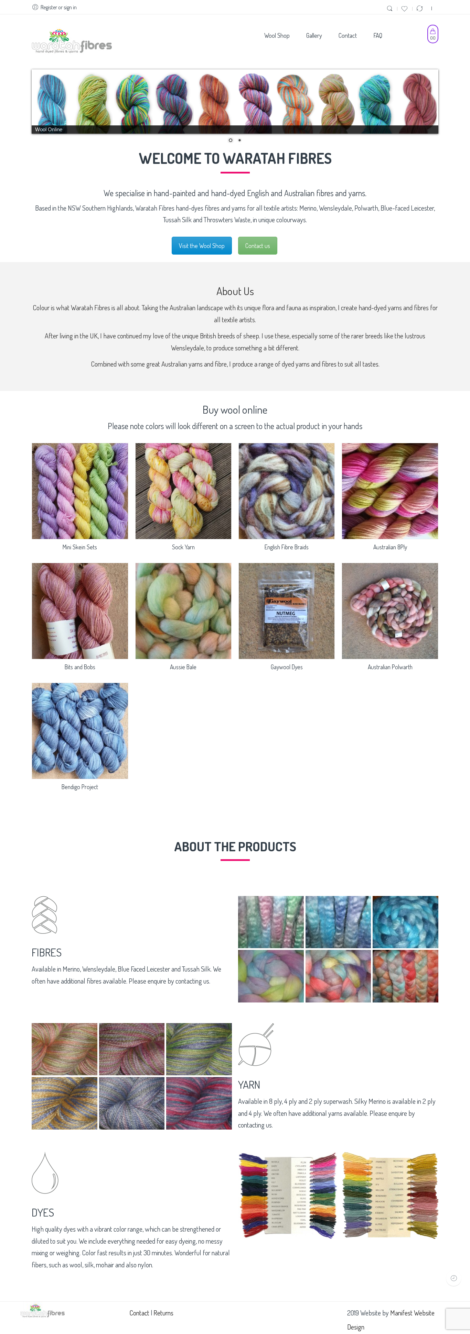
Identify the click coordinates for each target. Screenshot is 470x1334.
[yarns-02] (132, 1049)
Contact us (257, 245)
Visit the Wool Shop (202, 245)
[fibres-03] (405, 922)
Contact (139, 1312)
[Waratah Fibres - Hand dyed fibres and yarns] (72, 42)
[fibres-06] (405, 976)
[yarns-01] (64, 1049)
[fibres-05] (338, 976)
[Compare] (420, 8)
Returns (163, 1312)
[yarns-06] (199, 1103)
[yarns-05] (132, 1103)
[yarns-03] (199, 1049)
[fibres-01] (271, 922)
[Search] (390, 8)
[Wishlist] (405, 8)
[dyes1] (287, 1196)
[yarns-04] (64, 1103)
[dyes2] (388, 1195)
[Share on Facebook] (427, 8)
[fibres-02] (338, 922)
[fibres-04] (271, 976)
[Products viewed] (453, 1278)
